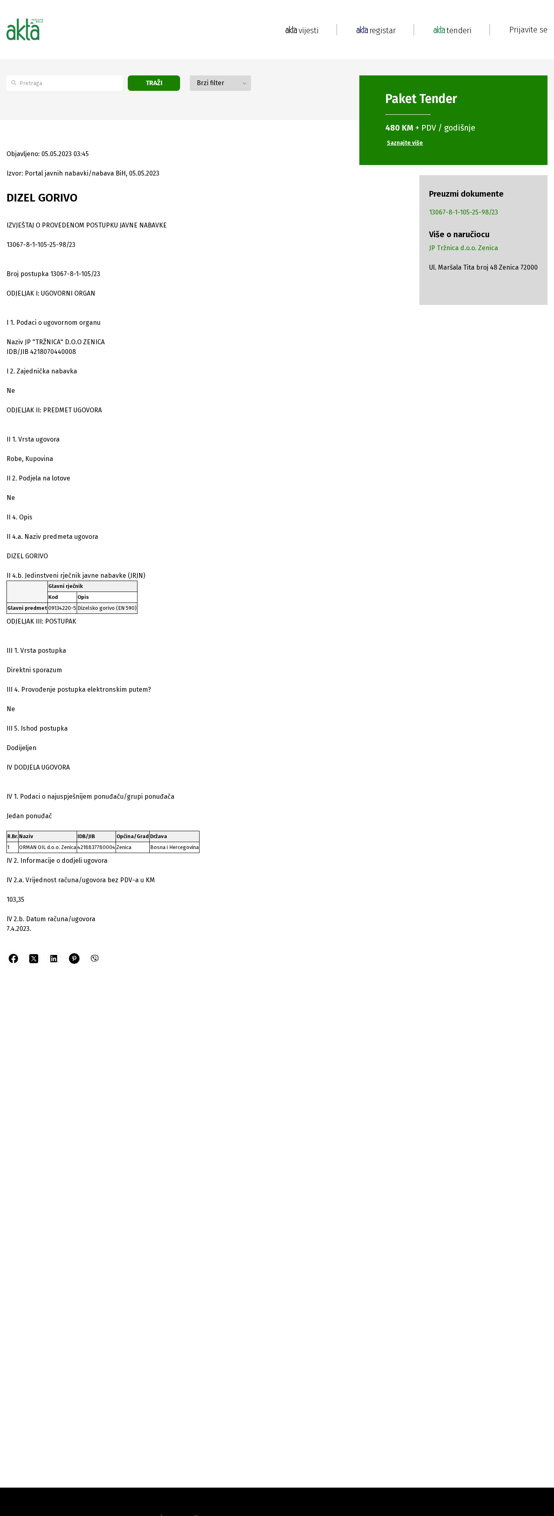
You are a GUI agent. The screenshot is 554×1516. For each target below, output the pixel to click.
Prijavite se (528, 29)
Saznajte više (405, 142)
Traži (154, 83)
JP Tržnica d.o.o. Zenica (463, 248)
